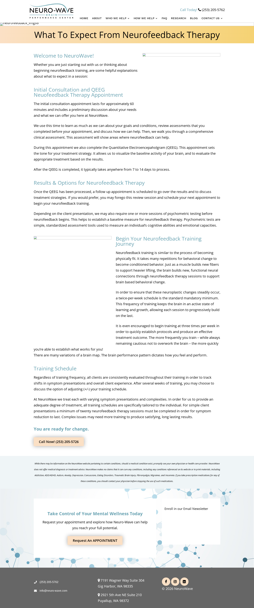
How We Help (144, 18)
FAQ (164, 18)
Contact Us (210, 18)
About (97, 18)
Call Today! (202, 9)
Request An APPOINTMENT (95, 540)
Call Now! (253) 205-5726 (59, 441)
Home (84, 18)
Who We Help (116, 18)
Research (178, 18)
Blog (194, 18)
